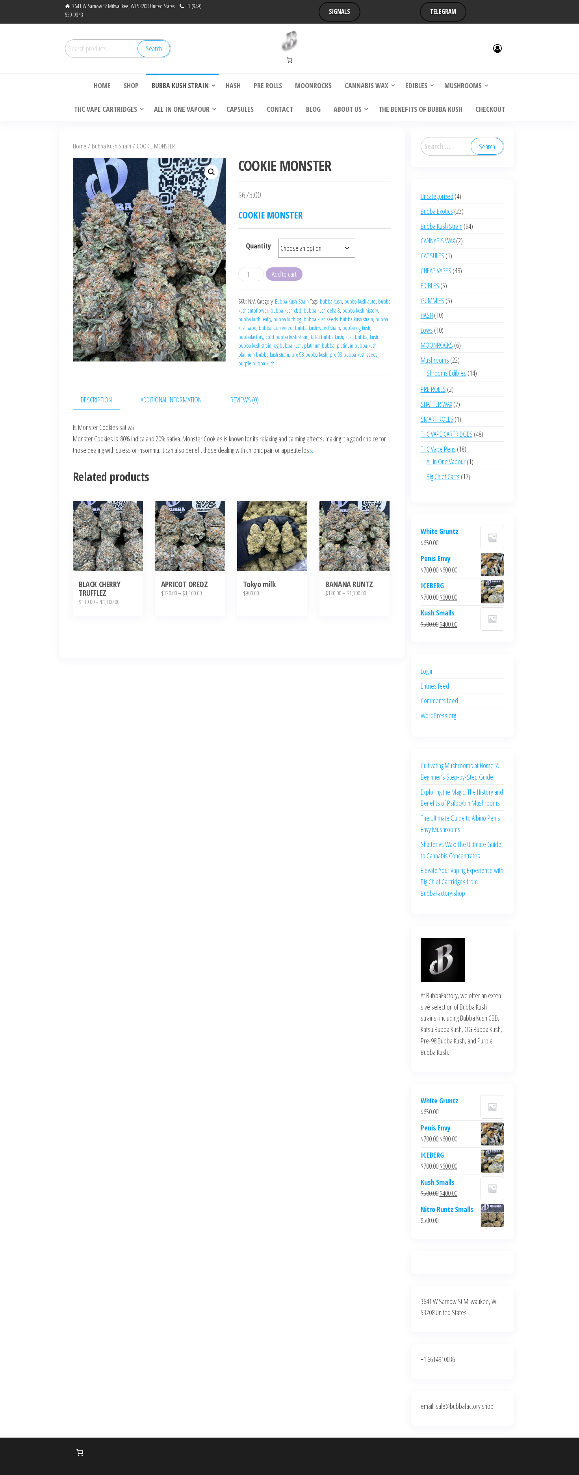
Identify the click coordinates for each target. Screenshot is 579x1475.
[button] (211, 172)
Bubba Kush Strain (111, 145)
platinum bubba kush (357, 345)
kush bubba (356, 337)
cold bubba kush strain (286, 337)
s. (311, 450)
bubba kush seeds (321, 319)
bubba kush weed (276, 328)
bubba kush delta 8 (322, 310)
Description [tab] (96, 399)
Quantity (258, 245)
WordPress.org (438, 715)
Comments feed (439, 700)
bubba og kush (356, 328)
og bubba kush (288, 345)
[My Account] (497, 48)
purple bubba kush (256, 363)
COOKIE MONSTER (270, 214)
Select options (108, 546)
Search (154, 48)
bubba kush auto (360, 301)
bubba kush (331, 301)
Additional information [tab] (171, 399)
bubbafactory (250, 337)
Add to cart (284, 274)
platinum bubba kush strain (263, 354)
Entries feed (435, 686)
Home (79, 145)
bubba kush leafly (254, 319)
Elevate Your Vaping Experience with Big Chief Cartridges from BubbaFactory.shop (462, 881)
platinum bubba (319, 345)
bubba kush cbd (286, 310)
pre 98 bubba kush (309, 354)
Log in (427, 671)
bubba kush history (360, 310)
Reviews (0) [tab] (244, 399)
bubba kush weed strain (317, 328)
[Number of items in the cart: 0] (289, 60)
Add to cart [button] (272, 546)
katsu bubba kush (327, 337)
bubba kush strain (356, 319)
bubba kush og (287, 319)
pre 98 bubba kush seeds (353, 354)
